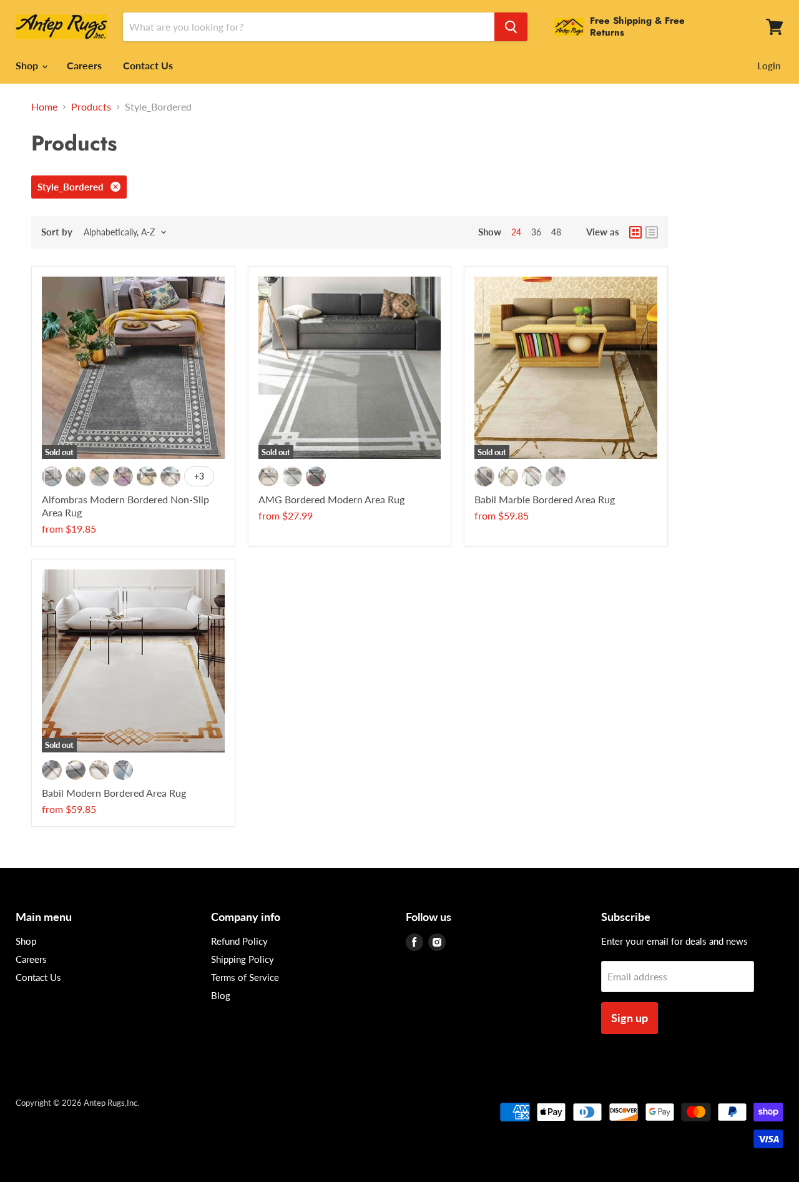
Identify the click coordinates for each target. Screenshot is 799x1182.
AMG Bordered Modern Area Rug (331, 499)
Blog (220, 995)
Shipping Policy (242, 959)
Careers (84, 65)
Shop (28, 65)
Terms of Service (245, 977)
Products (91, 106)
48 (556, 232)
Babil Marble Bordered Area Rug (544, 499)
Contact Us (148, 65)
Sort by (56, 232)
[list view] (651, 232)
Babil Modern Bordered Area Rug (114, 793)
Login (768, 65)
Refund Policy (239, 941)
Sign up (629, 1018)
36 (536, 232)
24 (516, 232)
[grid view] (635, 232)
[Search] (510, 26)
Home (44, 106)
